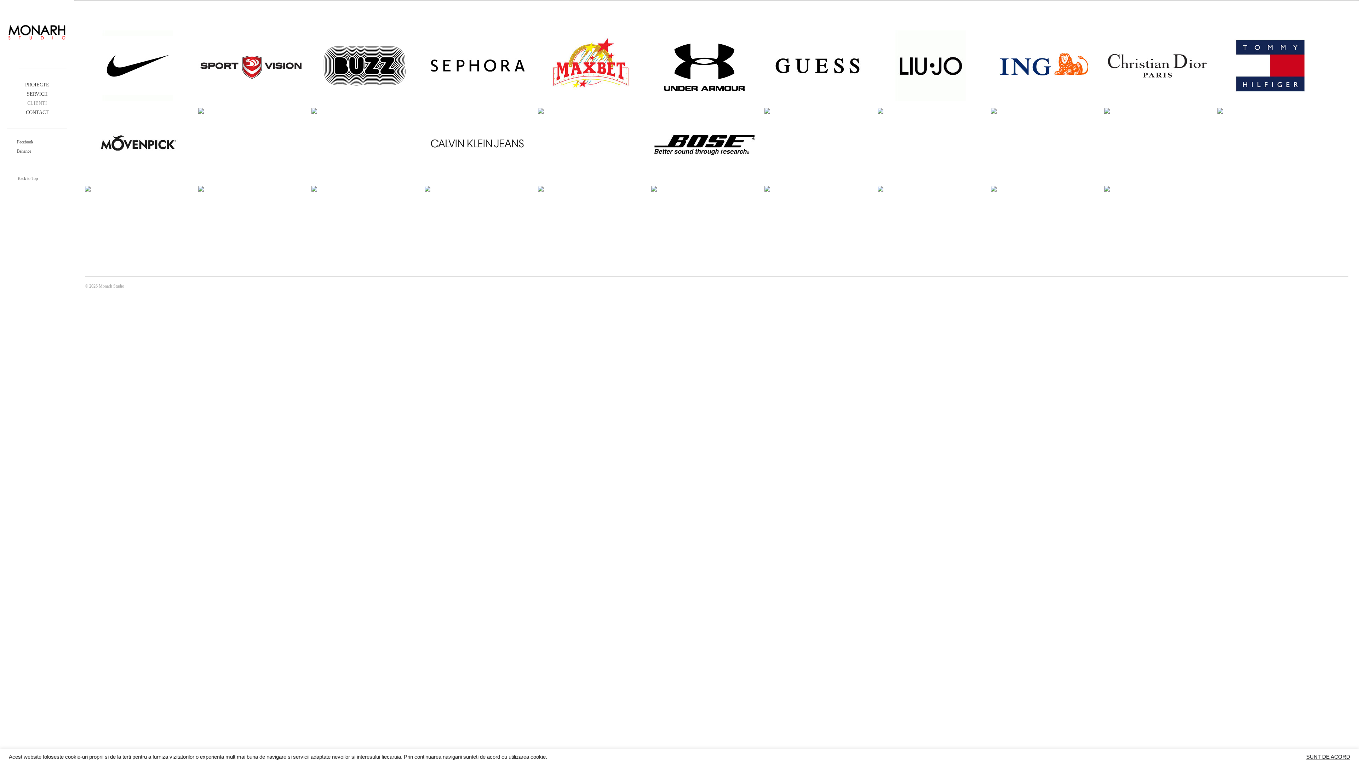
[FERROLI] (1044, 189)
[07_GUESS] (817, 65)
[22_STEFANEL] (1157, 111)
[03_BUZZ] (364, 65)
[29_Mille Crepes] (704, 189)
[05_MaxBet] (591, 65)
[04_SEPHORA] (478, 65)
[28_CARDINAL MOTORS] (591, 189)
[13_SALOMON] (364, 111)
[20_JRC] (1044, 111)
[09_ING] (1044, 65)
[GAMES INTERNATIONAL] (1157, 189)
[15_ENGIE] (591, 111)
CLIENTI (37, 103)
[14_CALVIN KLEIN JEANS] (478, 143)
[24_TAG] (138, 189)
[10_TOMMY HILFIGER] (1270, 65)
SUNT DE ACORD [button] (1328, 757)
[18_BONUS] (817, 111)
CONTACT (37, 112)
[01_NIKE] (138, 65)
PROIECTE (37, 84)
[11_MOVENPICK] (138, 143)
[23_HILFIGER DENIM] (1270, 111)
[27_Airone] (478, 189)
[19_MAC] (931, 111)
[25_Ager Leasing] (251, 189)
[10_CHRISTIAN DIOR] (1157, 65)
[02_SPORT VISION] (251, 65)
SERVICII (37, 94)
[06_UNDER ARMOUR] (704, 65)
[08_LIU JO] (931, 65)
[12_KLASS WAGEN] (251, 111)
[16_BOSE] (704, 143)
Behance (23, 151)
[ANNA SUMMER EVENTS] (931, 189)
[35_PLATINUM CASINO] (817, 189)
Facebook (24, 142)
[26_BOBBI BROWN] (364, 189)
